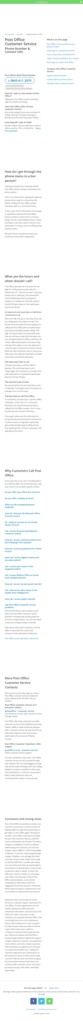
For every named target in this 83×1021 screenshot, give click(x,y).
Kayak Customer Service (56, 75)
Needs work (54, 988)
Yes (45, 988)
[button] (81, 2)
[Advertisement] (23, 151)
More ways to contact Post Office (60, 62)
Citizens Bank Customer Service (60, 79)
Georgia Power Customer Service (60, 83)
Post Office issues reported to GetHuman (21, 638)
